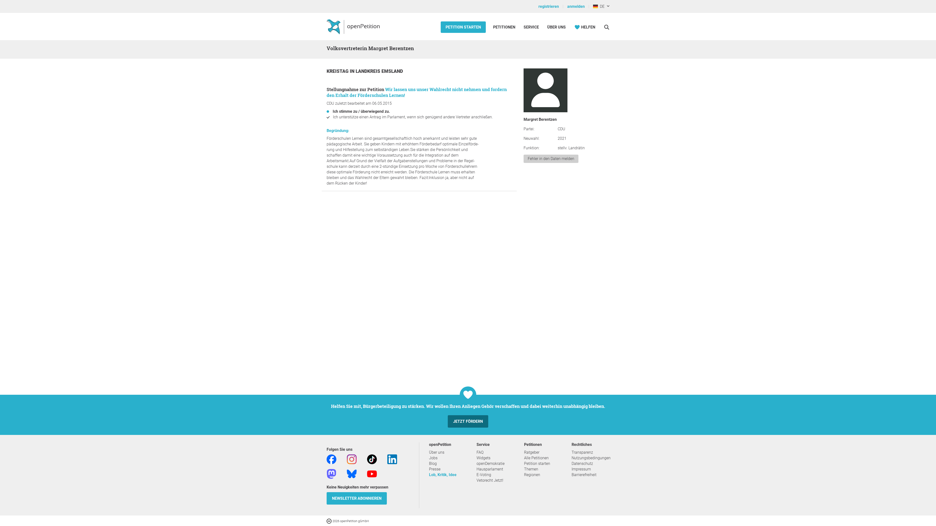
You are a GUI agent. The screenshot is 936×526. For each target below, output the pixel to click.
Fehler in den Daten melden (551, 158)
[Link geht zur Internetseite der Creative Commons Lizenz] (329, 520)
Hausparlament (490, 469)
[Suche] (607, 27)
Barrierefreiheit (584, 474)
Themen (531, 469)
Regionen (532, 474)
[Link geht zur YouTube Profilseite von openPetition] (372, 473)
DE (601, 6)
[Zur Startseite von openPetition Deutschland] (354, 27)
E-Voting (484, 474)
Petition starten (463, 27)
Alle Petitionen (536, 458)
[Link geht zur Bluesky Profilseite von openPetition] (352, 473)
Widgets (483, 458)
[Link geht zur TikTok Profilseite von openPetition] (372, 459)
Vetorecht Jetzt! (490, 480)
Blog (433, 463)
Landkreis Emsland (379, 71)
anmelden (576, 6)
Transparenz (582, 452)
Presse (434, 469)
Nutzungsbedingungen (591, 458)
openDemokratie (491, 463)
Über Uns (556, 27)
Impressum (581, 469)
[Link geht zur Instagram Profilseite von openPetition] (352, 459)
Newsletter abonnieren (356, 498)
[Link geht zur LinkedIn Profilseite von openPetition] (392, 459)
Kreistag (338, 71)
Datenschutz (582, 463)
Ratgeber (531, 452)
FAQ (480, 452)
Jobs (433, 458)
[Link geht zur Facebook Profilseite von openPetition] (331, 459)
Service (531, 27)
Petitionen (504, 27)
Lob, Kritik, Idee (443, 474)
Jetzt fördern (468, 421)
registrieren (548, 6)
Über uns (436, 452)
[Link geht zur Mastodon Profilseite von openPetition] (331, 473)
